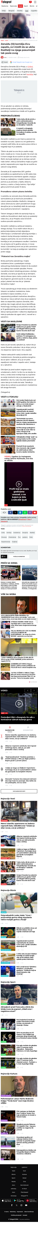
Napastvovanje (5, 541)
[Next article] (36, 620)
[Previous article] (1, 620)
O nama (6, 1211)
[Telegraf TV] (26, 1205)
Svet (6, 40)
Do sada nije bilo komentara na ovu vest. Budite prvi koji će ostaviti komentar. (19, 551)
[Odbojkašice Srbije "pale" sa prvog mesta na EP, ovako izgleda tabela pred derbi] (8, 440)
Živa (19, 537)
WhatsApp (22, 519)
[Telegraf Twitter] (16, 1205)
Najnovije (8, 798)
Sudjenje (14, 541)
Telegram (4, 521)
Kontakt (25, 1215)
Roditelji (32, 532)
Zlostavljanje (12, 537)
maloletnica (16, 532)
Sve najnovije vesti (19, 791)
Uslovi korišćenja (26, 526)
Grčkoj (30, 67)
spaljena (24, 537)
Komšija (9, 532)
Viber (29, 519)
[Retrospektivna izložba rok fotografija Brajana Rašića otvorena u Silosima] (8, 1154)
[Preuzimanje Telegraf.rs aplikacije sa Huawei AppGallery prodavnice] (31, 1200)
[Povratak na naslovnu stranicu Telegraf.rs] (6, 2)
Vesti (2, 40)
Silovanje (4, 537)
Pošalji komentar (19, 556)
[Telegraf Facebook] (12, 1205)
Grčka (3, 532)
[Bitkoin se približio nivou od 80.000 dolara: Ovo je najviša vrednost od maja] (8, 932)
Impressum (20, 1211)
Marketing (13, 1211)
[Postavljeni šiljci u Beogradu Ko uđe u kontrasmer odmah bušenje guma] (19, 703)
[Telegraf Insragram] (21, 1205)
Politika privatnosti (16, 1215)
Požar (31, 537)
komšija (30, 74)
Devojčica (25, 532)
